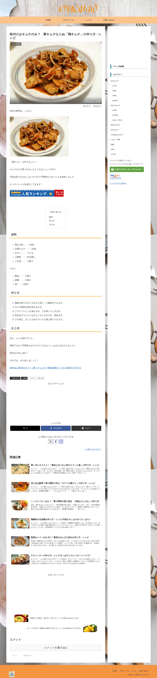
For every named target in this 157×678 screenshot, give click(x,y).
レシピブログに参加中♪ (118, 183)
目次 (52, 212)
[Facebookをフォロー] (55, 441)
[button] (86, 428)
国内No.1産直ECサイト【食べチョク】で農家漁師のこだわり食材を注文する (45, 368)
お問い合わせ (143, 671)
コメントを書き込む (56, 647)
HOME (114, 671)
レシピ (134, 671)
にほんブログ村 (115, 178)
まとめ (51, 224)
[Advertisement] (56, 401)
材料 (51, 217)
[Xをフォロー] (50, 441)
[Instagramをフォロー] (61, 441)
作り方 (51, 221)
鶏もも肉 (40, 378)
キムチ (32, 378)
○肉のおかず (16, 378)
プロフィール (124, 671)
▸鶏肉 (25, 378)
